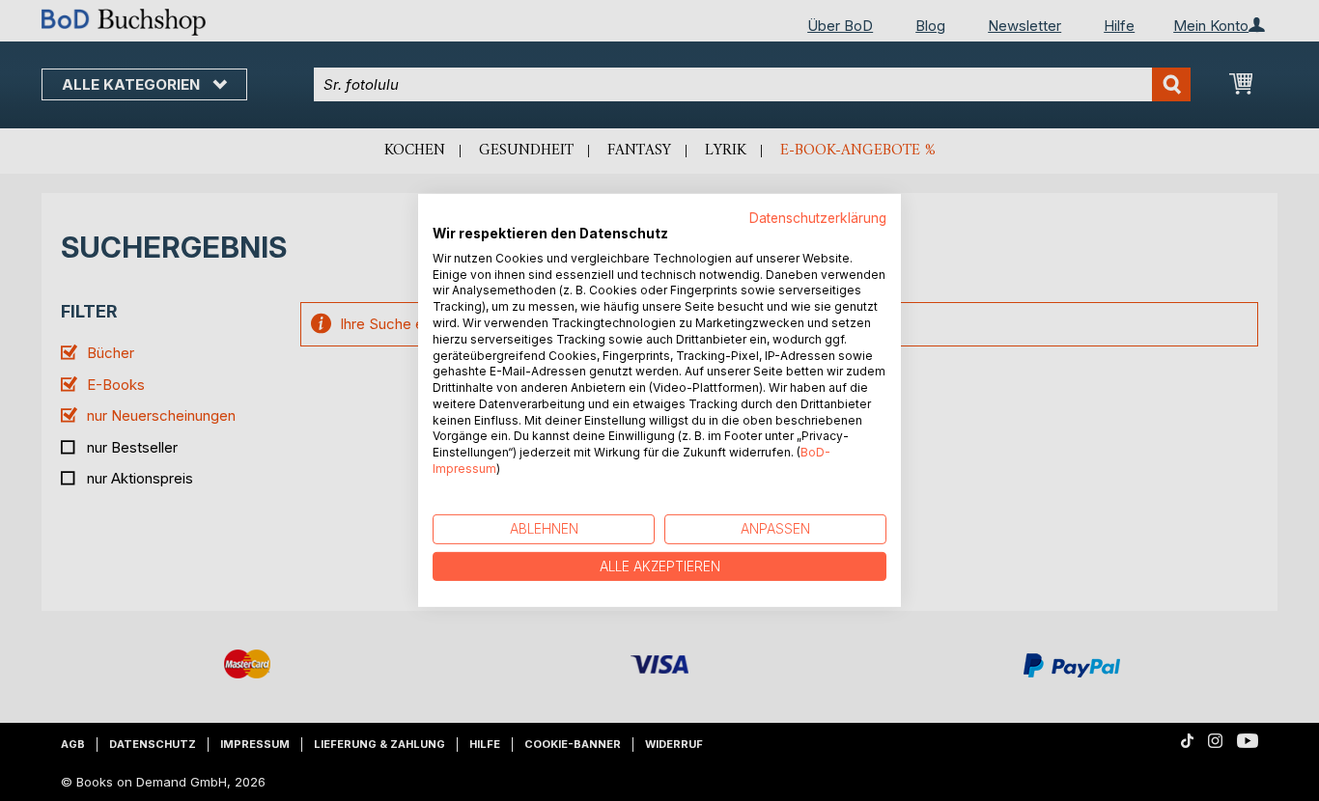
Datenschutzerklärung (817, 218)
